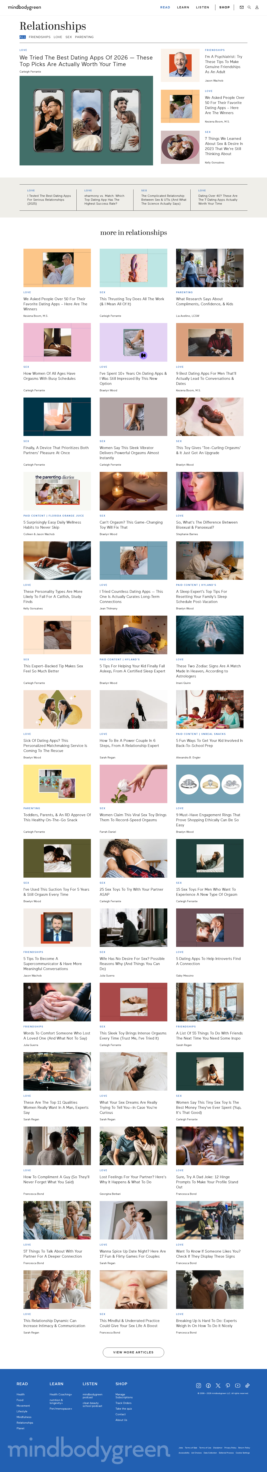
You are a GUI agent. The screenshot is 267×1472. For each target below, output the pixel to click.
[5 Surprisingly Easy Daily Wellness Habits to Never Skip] (57, 491)
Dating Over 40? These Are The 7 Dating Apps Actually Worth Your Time (217, 199)
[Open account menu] (257, 7)
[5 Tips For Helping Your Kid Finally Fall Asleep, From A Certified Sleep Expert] (133, 635)
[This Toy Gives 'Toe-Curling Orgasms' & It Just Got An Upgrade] (210, 417)
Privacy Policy (230, 1448)
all (23, 37)
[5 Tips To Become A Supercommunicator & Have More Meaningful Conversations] (57, 927)
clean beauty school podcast (92, 1404)
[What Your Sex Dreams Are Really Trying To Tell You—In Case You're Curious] (133, 1071)
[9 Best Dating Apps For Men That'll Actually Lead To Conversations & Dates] (210, 342)
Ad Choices (196, 1453)
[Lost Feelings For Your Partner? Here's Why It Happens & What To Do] (133, 1146)
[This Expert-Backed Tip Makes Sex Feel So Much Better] (57, 635)
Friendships (40, 37)
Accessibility (184, 1453)
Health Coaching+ (61, 1394)
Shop (121, 1384)
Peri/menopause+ (61, 1408)
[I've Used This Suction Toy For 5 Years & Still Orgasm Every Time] (57, 858)
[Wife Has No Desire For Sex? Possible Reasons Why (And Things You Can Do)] (133, 927)
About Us (121, 1420)
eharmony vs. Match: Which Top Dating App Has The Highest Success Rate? (104, 199)
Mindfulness (24, 1417)
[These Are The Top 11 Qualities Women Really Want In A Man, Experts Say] (57, 1071)
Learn (57, 1384)
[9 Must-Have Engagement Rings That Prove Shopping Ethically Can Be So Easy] (210, 784)
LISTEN (202, 7)
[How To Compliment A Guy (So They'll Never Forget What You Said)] (57, 1146)
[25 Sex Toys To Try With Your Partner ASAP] (133, 858)
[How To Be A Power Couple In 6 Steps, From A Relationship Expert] (133, 709)
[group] (133, 197)
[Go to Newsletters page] (241, 7)
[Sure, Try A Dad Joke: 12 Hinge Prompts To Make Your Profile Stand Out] (210, 1146)
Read (22, 1384)
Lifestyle (22, 1411)
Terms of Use (205, 1448)
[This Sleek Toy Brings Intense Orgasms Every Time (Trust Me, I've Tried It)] (133, 1002)
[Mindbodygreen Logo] (24, 7)
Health (21, 1394)
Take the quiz (124, 1408)
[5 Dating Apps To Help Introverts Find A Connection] (210, 927)
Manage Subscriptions (124, 1396)
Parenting (84, 37)
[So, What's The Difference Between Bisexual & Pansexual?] (210, 491)
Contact (121, 1414)
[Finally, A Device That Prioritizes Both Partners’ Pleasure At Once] (57, 417)
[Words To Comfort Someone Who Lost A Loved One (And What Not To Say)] (57, 1002)
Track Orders (124, 1403)
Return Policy (244, 1448)
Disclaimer (217, 1448)
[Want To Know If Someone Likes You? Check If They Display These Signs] (210, 1220)
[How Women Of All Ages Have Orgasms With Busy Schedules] (57, 342)
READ (165, 7)
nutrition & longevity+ (56, 1402)
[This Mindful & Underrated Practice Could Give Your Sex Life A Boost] (133, 1289)
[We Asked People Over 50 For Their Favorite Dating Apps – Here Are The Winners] (182, 106)
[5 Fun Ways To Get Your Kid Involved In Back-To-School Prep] (210, 709)
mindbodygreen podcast (92, 1396)
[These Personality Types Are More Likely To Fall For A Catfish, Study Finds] (57, 560)
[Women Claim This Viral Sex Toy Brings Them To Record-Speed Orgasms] (133, 784)
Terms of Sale (191, 1448)
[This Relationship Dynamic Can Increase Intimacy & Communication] (57, 1289)
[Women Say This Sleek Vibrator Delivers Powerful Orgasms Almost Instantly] (133, 417)
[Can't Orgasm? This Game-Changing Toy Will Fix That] (133, 491)
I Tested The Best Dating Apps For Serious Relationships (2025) (49, 199)
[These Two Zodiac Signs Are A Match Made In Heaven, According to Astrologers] (210, 635)
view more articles (133, 1352)
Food (20, 1400)
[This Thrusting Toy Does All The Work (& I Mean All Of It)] (133, 268)
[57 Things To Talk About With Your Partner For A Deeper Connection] (57, 1220)
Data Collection (210, 1453)
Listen (90, 1384)
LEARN (183, 7)
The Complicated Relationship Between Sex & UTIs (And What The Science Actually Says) (163, 199)
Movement (23, 1405)
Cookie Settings (243, 1453)
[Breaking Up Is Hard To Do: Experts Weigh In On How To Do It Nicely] (210, 1289)
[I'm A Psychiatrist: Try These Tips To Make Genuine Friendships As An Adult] (182, 65)
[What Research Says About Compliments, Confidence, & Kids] (210, 268)
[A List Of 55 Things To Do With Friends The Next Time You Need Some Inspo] (210, 1002)
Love (58, 37)
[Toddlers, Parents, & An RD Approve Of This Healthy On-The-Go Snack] (57, 784)
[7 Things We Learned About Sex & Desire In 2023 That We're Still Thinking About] (182, 147)
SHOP (224, 7)
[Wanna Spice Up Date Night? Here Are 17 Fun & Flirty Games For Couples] (133, 1220)
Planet (20, 1428)
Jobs (181, 1448)
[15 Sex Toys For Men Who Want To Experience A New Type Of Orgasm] (210, 858)
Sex (68, 37)
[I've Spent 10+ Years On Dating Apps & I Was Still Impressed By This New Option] (133, 342)
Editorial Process (226, 1453)
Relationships (25, 1422)
